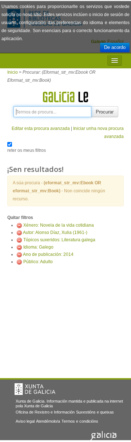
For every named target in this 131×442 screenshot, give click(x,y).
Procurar (105, 111)
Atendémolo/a (48, 421)
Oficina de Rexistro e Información (45, 412)
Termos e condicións (79, 421)
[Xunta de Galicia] (35, 389)
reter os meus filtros (26, 150)
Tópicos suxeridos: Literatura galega (59, 239)
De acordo (115, 47)
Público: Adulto (38, 261)
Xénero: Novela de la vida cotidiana (58, 225)
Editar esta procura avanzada (41, 128)
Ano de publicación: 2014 (48, 254)
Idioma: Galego (38, 247)
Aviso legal (25, 421)
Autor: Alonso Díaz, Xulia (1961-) (55, 232)
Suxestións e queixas (95, 412)
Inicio (12, 72)
